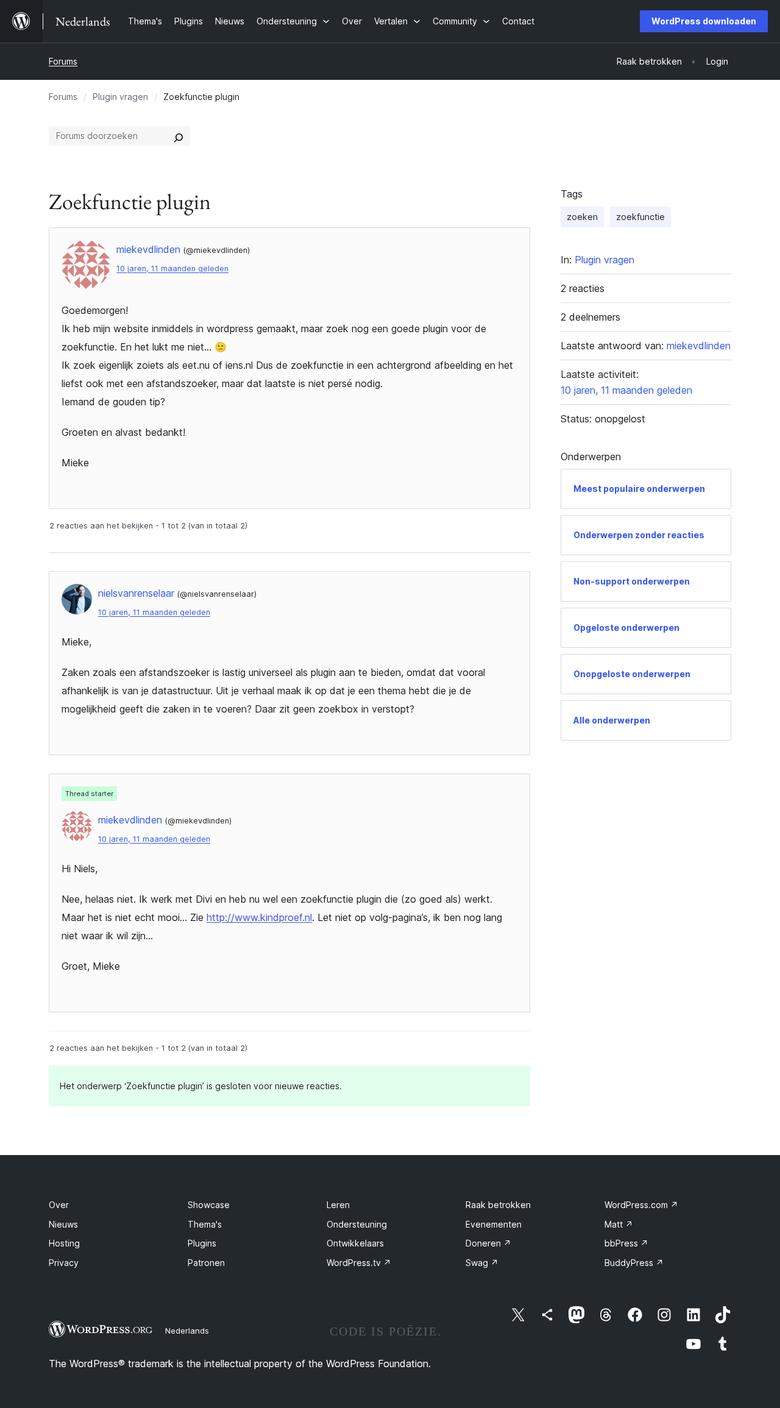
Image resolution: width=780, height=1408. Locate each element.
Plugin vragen (120, 96)
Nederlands (187, 1330)
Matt (618, 1224)
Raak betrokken (498, 1205)
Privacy (64, 1262)
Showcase (209, 1205)
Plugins (202, 1243)
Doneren (488, 1243)
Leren (338, 1205)
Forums (63, 61)
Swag (482, 1262)
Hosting (64, 1243)
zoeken (582, 217)
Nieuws (63, 1224)
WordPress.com (641, 1205)
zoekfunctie (640, 217)
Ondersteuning (357, 1224)
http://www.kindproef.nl (259, 917)
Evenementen (494, 1224)
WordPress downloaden (703, 21)
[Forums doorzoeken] (178, 136)
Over (59, 1205)
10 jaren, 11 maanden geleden (172, 268)
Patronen (206, 1262)
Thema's (205, 1224)
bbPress (626, 1243)
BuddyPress (634, 1262)
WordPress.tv (359, 1262)
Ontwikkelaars (355, 1243)
